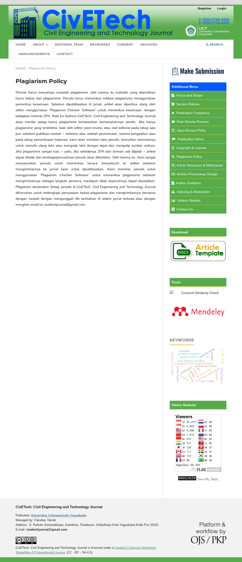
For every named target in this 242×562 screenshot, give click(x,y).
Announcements (34, 54)
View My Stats (207, 479)
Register (205, 8)
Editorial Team (69, 44)
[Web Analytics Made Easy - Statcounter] (187, 479)
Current (125, 44)
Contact (65, 54)
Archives (148, 44)
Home (21, 44)
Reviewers (100, 44)
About (39, 44)
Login (221, 8)
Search (216, 44)
